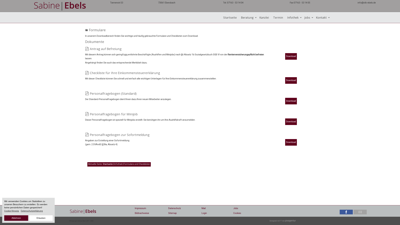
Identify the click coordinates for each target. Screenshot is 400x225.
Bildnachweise (142, 213)
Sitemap (172, 213)
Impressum (140, 208)
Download (291, 56)
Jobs (235, 208)
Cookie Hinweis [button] (11, 211)
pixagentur (290, 220)
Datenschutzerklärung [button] (32, 211)
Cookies (237, 213)
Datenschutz (174, 208)
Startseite (230, 17)
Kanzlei (264, 17)
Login (204, 213)
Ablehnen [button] (16, 218)
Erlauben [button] (41, 218)
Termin (278, 17)
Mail (204, 208)
